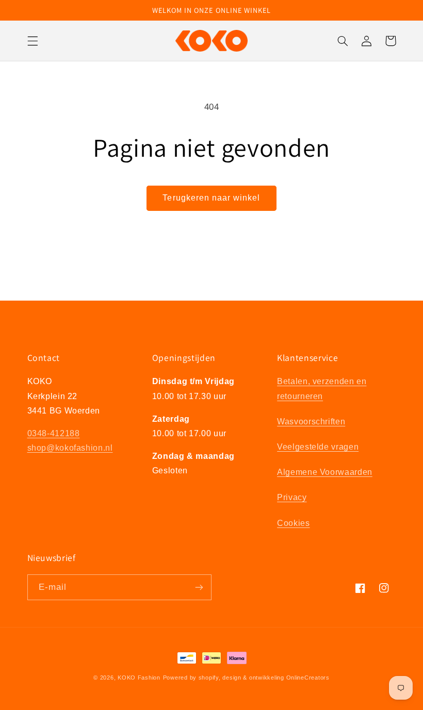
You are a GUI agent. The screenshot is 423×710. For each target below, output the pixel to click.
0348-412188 (53, 433)
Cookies (293, 523)
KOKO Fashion (139, 677)
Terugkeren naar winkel (211, 197)
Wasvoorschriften (311, 421)
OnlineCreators (308, 677)
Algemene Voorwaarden (324, 472)
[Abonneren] (199, 587)
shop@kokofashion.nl (70, 447)
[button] (32, 41)
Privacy (291, 497)
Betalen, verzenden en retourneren (321, 388)
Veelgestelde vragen (318, 446)
